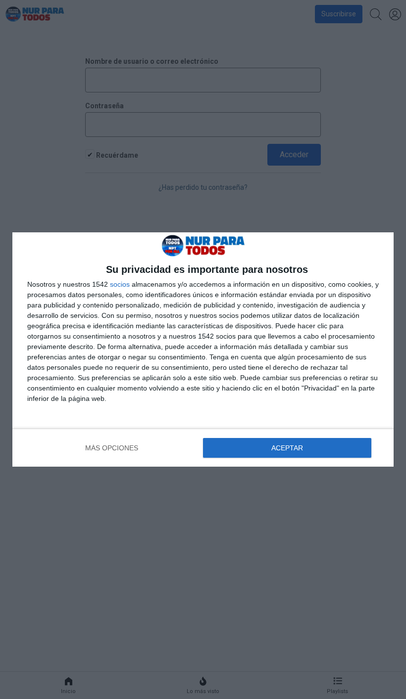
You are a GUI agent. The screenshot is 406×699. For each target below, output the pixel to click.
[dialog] (203, 349)
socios (120, 284)
